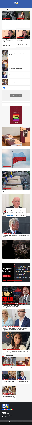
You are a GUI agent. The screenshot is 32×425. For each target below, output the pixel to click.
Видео (3, 37)
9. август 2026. (4, 307)
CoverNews (19, 423)
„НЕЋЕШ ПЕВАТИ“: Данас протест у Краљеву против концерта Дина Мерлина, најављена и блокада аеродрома (17, 68)
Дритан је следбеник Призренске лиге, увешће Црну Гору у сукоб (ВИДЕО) (23, 21)
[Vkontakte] (9, 409)
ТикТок (22, 421)
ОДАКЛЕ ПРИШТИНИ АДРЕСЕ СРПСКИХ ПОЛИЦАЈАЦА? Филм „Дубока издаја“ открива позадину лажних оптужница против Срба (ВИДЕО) (15, 306)
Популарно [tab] (9, 48)
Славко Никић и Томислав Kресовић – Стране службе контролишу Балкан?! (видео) (8, 21)
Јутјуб (19, 421)
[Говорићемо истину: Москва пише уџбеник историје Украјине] (5, 60)
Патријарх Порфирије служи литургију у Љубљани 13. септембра (8, 367)
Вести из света (4, 416)
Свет (16, 52)
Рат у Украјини (12, 60)
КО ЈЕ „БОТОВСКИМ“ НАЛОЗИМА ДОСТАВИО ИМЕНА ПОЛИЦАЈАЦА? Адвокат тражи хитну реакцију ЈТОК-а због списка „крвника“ (16, 283)
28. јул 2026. (4, 353)
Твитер (6, 421)
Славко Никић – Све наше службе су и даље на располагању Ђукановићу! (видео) (8, 40)
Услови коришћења (5, 413)
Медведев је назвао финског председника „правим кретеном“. (17, 75)
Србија (9, 37)
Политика (6, 37)
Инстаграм (9, 421)
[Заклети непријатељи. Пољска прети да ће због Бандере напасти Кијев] (16, 158)
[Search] (29, 7)
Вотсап (17, 421)
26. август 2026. (19, 383)
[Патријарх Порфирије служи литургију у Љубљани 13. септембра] (5, 53)
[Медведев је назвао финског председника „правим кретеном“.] (5, 74)
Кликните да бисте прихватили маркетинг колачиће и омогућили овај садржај (16, 96)
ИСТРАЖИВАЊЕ (16, 303)
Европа (12, 52)
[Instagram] (6, 409)
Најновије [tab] (4, 48)
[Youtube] (12, 409)
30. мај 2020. (4, 42)
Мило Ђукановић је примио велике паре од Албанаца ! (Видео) (23, 40)
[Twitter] (4, 409)
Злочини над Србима (11, 303)
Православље (14, 52)
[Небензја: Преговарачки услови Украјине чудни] (16, 203)
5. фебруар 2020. (19, 41)
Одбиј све (16, 215)
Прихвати (9, 215)
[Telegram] (7, 409)
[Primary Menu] (3, 7)
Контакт (3, 410)
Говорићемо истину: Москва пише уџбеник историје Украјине (17, 61)
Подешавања (22, 215)
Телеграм (12, 421)
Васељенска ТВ (4, 303)
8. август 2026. (4, 330)
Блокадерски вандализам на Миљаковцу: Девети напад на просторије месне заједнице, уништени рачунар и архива (17, 82)
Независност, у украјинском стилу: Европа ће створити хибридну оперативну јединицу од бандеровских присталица (16, 191)
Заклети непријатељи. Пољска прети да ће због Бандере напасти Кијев (13, 168)
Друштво (10, 52)
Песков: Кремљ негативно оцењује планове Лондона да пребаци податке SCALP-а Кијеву (16, 235)
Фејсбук (3, 421)
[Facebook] (3, 409)
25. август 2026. (4, 192)
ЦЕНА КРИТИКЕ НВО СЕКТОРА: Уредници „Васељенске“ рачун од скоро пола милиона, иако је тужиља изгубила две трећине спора (15, 352)
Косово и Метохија (21, 303)
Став (26, 303)
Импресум (4, 412)
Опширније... (4, 46)
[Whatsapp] (10, 409)
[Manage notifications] (2, 423)
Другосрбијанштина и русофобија (10, 326)
